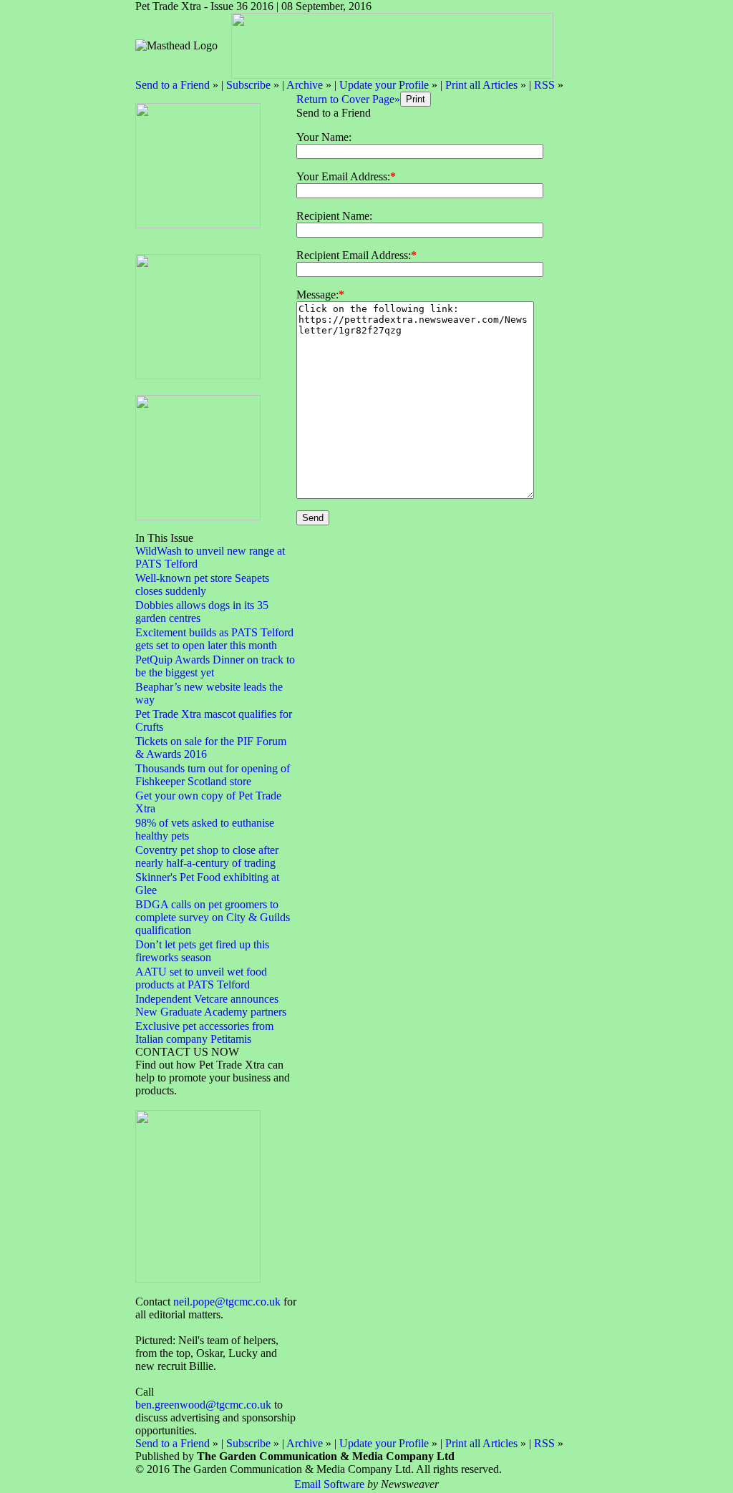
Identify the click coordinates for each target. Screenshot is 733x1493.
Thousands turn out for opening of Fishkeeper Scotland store (212, 774)
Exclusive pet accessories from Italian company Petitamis (204, 1032)
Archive (304, 85)
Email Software (329, 1484)
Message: (317, 294)
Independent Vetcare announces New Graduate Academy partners (210, 1005)
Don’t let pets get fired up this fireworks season (202, 950)
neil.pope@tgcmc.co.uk (227, 1301)
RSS (544, 85)
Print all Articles (481, 85)
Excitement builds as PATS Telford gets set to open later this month (214, 638)
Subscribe (248, 85)
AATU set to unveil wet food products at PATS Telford (201, 978)
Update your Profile (384, 85)
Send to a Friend (172, 85)
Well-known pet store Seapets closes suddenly (202, 584)
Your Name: (323, 137)
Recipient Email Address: (353, 255)
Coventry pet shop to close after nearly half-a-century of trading (206, 856)
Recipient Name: (334, 216)
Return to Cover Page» (348, 99)
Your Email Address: (343, 176)
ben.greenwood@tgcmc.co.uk (203, 1405)
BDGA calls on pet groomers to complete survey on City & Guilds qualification (212, 917)
